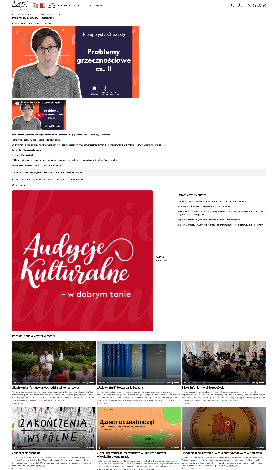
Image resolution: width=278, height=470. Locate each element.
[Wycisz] (87, 383)
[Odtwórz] (15, 383)
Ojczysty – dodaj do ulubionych (61, 160)
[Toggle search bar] (232, 5)
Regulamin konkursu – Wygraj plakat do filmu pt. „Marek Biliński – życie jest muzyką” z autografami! (220, 225)
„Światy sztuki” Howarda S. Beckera (120, 387)
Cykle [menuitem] (76, 5)
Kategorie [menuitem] (62, 5)
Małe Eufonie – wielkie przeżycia (203, 387)
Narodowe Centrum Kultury (72, 172)
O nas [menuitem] (89, 5)
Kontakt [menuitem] (99, 5)
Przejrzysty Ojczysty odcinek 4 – (36, 165)
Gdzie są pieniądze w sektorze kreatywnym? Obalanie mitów (203, 206)
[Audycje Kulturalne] (82, 260)
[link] (61, 160)
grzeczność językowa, (35, 179)
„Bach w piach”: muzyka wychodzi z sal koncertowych (46, 387)
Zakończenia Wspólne (26, 452)
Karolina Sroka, (48, 179)
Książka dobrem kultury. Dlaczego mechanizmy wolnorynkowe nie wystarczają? (212, 201)
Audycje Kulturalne (20, 23)
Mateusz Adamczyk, (61, 179)
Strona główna (19, 14)
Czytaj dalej (59, 400)
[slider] (92, 382)
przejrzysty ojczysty (76, 179)
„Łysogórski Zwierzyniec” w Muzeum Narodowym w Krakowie (222, 452)
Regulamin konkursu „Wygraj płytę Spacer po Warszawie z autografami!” (208, 220)
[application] (54, 382)
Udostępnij (47, 23)
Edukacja (29, 14)
